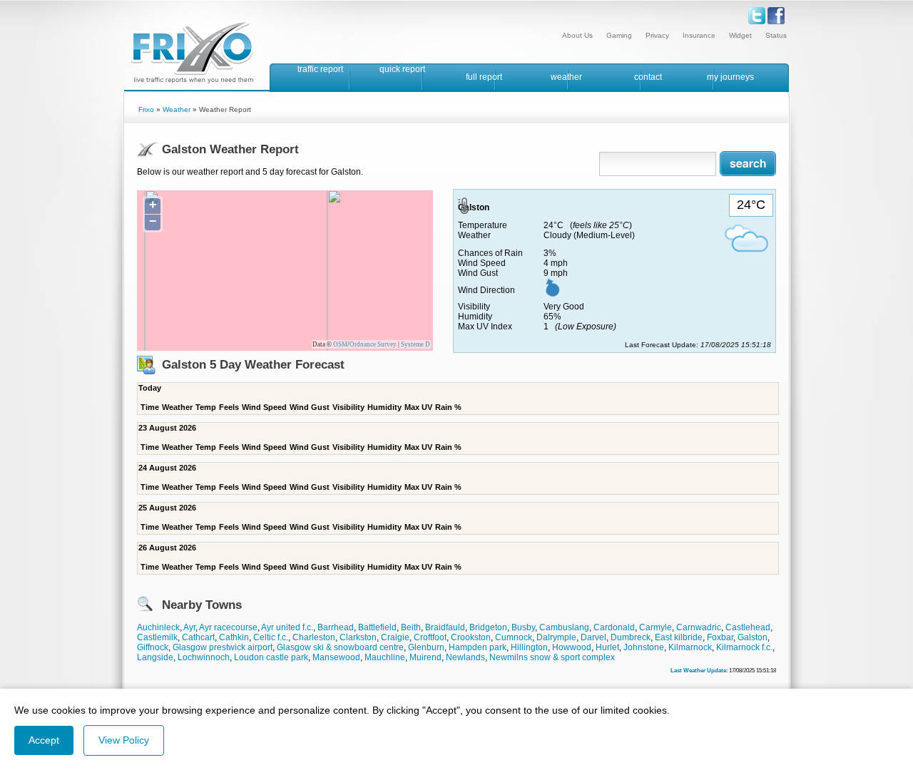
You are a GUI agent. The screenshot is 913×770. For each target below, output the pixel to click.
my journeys (730, 77)
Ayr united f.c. (287, 627)
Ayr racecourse (228, 627)
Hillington (529, 647)
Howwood (571, 647)
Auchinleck (158, 627)
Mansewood (336, 657)
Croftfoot (430, 637)
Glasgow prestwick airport (222, 647)
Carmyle (655, 627)
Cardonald (614, 627)
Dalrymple (556, 637)
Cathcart (198, 637)
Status (776, 35)
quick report (402, 69)
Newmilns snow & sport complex (552, 657)
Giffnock (152, 647)
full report (484, 77)
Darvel (593, 637)
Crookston (471, 637)
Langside (155, 657)
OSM (340, 344)
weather (566, 77)
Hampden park (477, 647)
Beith (411, 627)
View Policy (123, 740)
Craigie (395, 637)
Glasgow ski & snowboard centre (340, 647)
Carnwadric (698, 627)
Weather (176, 109)
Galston (752, 637)
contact (648, 77)
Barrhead (335, 627)
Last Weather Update (698, 670)
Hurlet (607, 647)
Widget (740, 35)
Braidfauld (445, 627)
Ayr (189, 627)
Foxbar (720, 637)
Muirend (425, 657)
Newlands (465, 657)
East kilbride (679, 637)
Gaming (619, 35)
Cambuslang (564, 627)
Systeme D (415, 344)
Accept (44, 740)
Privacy (657, 35)
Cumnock (513, 637)
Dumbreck (631, 637)
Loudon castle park (271, 657)
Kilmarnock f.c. (744, 647)
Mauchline (384, 657)
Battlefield (377, 627)
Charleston (313, 637)
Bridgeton (488, 627)
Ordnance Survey (373, 344)
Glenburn (426, 647)
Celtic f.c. (270, 637)
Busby (523, 627)
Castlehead (747, 627)
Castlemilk (157, 637)
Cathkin (234, 637)
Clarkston (358, 637)
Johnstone (643, 647)
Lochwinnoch (204, 657)
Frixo (146, 109)
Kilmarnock (690, 647)
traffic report (320, 69)
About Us (577, 35)
